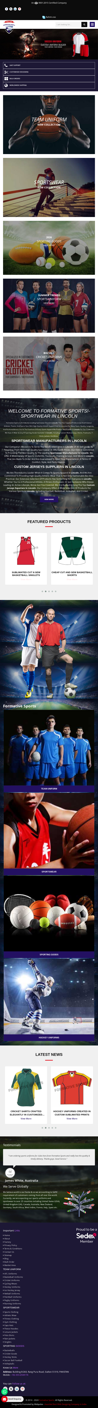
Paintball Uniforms (12, 1297)
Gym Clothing (10, 1322)
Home (7, 1235)
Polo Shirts (9, 1335)
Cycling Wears (10, 1283)
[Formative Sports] (9, 27)
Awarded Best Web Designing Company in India (65, 1404)
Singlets (7, 1342)
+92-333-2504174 (19, 1374)
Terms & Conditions (13, 1248)
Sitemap (8, 1255)
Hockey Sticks (10, 1357)
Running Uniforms (12, 1303)
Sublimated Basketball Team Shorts (72, 573)
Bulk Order (9, 1262)
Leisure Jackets (11, 1332)
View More (49, 499)
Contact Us (9, 1252)
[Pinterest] (19, 8)
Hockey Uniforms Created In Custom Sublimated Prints (26, 1113)
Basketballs (9, 1350)
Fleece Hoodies (11, 1328)
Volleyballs (9, 1363)
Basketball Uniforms (13, 1277)
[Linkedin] (15, 8)
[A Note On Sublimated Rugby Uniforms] (72, 1087)
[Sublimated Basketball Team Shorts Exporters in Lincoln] (72, 550)
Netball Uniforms (12, 1293)
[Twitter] (10, 8)
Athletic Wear (10, 1315)
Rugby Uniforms (11, 1300)
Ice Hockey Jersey (12, 1290)
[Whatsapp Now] (4, 1392)
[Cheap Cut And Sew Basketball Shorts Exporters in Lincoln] (26, 550)
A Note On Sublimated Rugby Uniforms (72, 1113)
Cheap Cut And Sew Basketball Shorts (26, 573)
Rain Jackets (9, 1338)
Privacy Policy (10, 1245)
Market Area (10, 1265)
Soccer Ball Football (13, 1360)
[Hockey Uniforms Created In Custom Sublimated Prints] (26, 1087)
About (7, 1238)
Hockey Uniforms (12, 1287)
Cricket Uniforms (12, 1280)
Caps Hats (8, 1325)
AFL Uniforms (10, 1273)
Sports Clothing (11, 1312)
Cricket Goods (10, 1353)
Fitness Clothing (11, 1318)
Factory (7, 1242)
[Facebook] (6, 8)
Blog (6, 1258)
